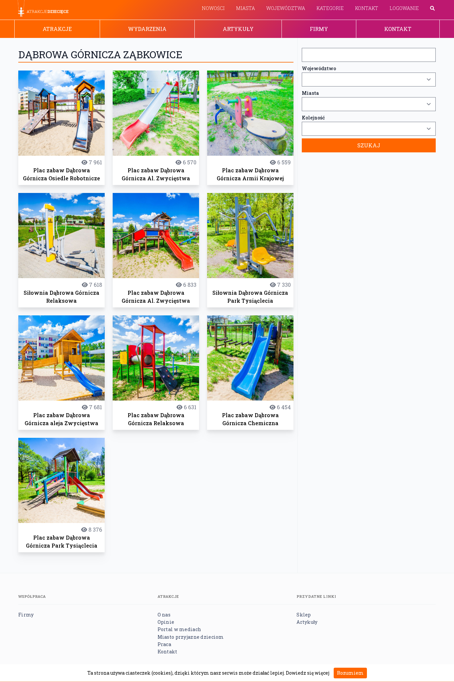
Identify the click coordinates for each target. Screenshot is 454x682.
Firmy (319, 28)
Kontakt (366, 8)
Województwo (319, 68)
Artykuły (238, 28)
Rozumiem (350, 673)
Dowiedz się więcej (307, 673)
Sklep (303, 614)
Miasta (245, 8)
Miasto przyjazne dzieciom (191, 637)
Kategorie (330, 8)
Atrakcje (57, 28)
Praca (164, 644)
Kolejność (313, 117)
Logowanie (404, 8)
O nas (164, 614)
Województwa (285, 8)
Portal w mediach (179, 629)
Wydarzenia (147, 28)
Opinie (166, 622)
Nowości (213, 8)
